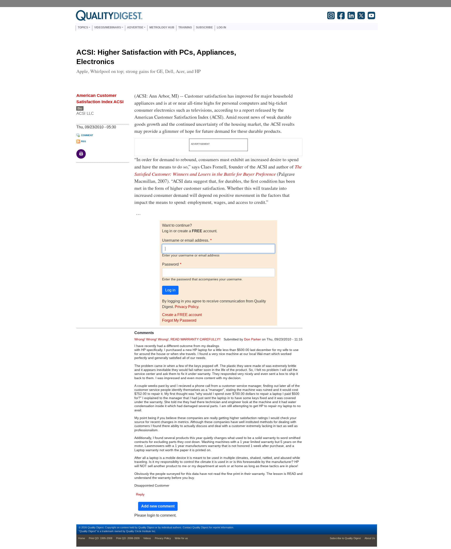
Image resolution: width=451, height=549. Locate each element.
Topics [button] (83, 27)
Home (81, 538)
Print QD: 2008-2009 (128, 538)
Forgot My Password (179, 320)
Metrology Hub (161, 27)
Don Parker (252, 339)
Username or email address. (185, 240)
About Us (370, 538)
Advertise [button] (135, 27)
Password (170, 264)
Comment (87, 135)
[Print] (81, 154)
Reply (140, 494)
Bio (80, 108)
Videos (147, 538)
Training (185, 27)
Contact (187, 527)
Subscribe (204, 27)
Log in (221, 27)
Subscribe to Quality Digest (345, 538)
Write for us (181, 538)
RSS (83, 141)
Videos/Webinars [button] (107, 27)
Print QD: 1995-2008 (100, 538)
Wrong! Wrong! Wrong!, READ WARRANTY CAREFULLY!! (177, 339)
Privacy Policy (186, 307)
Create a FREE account (182, 315)
